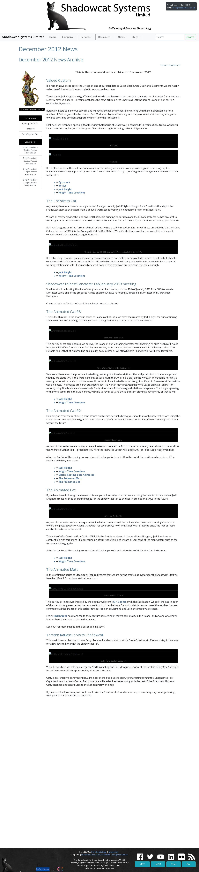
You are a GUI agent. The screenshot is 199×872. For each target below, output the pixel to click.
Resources (104, 37)
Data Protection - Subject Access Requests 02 (30, 172)
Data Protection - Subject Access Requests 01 (30, 183)
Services (86, 37)
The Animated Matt (70, 478)
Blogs (135, 37)
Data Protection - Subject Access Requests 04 (30, 150)
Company (68, 37)
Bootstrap (101, 852)
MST (142, 864)
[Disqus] (99, 737)
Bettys (62, 185)
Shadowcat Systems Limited (23, 37)
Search (190, 37)
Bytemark (64, 182)
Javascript (113, 852)
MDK (158, 864)
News (121, 37)
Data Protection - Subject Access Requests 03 (30, 161)
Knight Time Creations (72, 192)
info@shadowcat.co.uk (184, 7)
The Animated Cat (69, 481)
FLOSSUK (105, 854)
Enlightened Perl (120, 854)
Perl (93, 852)
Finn (188, 864)
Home (52, 37)
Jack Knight (65, 189)
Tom (173, 864)
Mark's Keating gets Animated (77, 474)
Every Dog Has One (30, 134)
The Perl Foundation (91, 854)
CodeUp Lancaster (30, 123)
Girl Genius (119, 601)
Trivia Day (30, 128)
